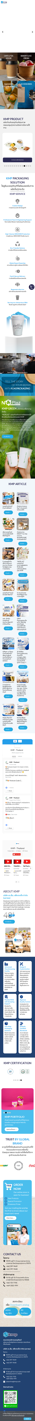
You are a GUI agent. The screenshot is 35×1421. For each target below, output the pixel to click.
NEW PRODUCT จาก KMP (8, 866)
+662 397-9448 (12, 1269)
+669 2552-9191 (12, 1285)
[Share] (20, 741)
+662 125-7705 (11, 1283)
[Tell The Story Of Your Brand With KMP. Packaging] (27, 862)
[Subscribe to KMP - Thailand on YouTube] (17, 854)
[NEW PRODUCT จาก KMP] (8, 862)
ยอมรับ (27, 1419)
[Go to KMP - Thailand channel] (17, 843)
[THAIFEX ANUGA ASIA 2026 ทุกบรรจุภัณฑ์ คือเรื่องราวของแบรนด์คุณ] (17, 862)
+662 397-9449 (11, 1266)
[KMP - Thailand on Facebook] (18, 744)
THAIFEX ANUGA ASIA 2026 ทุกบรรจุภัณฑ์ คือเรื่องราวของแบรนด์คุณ (17, 866)
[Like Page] (15, 741)
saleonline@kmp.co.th (13, 1381)
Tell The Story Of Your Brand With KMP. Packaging (27, 866)
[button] (2, 31)
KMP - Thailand (17, 750)
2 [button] (18, 882)
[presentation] (3, 144)
